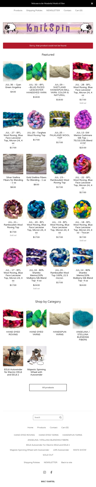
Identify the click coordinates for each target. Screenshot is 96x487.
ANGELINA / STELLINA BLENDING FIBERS (48, 440)
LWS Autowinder (61, 450)
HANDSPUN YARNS (72, 435)
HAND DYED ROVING (24, 435)
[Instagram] (44, 472)
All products (48, 387)
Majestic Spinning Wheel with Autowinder (29, 450)
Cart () (78, 10)
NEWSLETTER (53, 10)
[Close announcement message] (92, 3)
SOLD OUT (48, 455)
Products (18, 10)
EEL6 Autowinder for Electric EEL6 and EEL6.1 (48, 445)
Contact (67, 10)
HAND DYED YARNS (48, 435)
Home (30, 427)
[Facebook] (51, 472)
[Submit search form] (60, 417)
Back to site (66, 462)
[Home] (48, 28)
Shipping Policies (34, 10)
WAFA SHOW (79, 450)
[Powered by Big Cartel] (48, 481)
